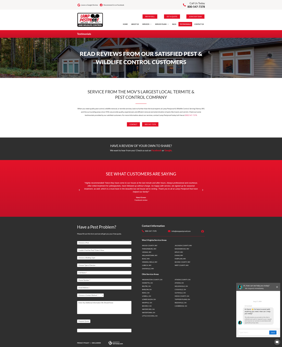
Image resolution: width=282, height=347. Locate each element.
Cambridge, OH (181, 306)
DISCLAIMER (96, 343)
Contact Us (199, 24)
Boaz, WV (146, 259)
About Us (135, 24)
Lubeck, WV (146, 265)
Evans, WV (179, 255)
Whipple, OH (147, 303)
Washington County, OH (152, 280)
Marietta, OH (147, 283)
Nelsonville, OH (181, 286)
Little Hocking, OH (150, 316)
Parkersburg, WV (149, 249)
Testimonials (185, 24)
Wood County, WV (149, 245)
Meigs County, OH (182, 296)
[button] (79, 190)
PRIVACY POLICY (83, 343)
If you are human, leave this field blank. (92, 327)
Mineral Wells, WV (149, 262)
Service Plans (161, 24)
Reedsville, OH (180, 303)
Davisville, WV (148, 269)
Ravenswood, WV (182, 249)
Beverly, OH (147, 306)
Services (145, 24)
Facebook (156, 150)
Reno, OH (145, 293)
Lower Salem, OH (149, 299)
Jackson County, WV (183, 245)
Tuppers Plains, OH (182, 299)
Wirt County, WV (182, 265)
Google (168, 150)
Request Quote (83, 321)
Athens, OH (179, 283)
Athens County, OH (182, 280)
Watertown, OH (148, 312)
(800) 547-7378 (191, 115)
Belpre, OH (146, 286)
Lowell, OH (146, 296)
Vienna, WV (146, 252)
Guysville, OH (180, 293)
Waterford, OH (148, 309)
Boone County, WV (182, 262)
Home (125, 24)
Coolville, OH (180, 289)
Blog (174, 24)
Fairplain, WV (180, 259)
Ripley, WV (179, 252)
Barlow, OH (147, 289)
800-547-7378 (196, 6)
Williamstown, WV (149, 255)
